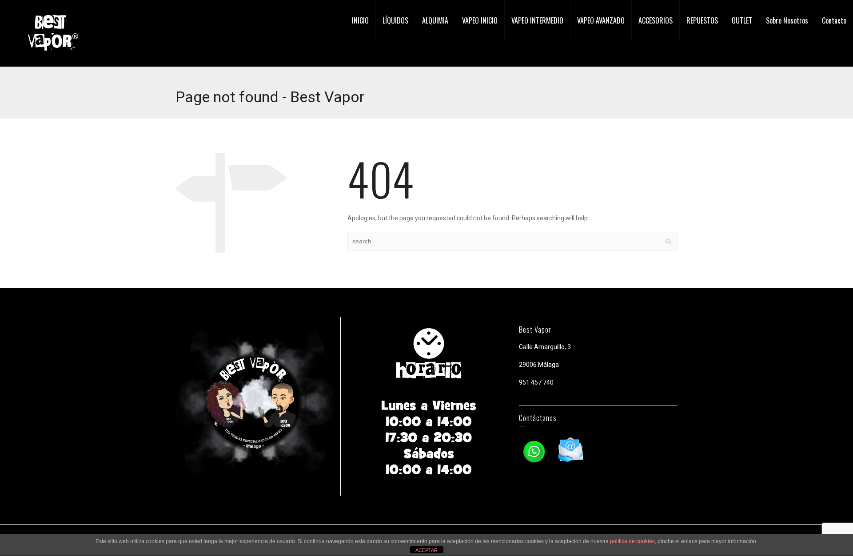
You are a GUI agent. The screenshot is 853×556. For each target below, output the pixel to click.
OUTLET (742, 20)
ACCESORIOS (655, 20)
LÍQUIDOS (395, 20)
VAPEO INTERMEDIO (537, 20)
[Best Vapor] (51, 32)
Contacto (834, 20)
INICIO (360, 20)
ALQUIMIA (435, 20)
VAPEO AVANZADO (601, 20)
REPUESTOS (702, 20)
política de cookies (632, 541)
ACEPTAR (426, 550)
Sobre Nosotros (787, 20)
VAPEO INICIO (480, 20)
